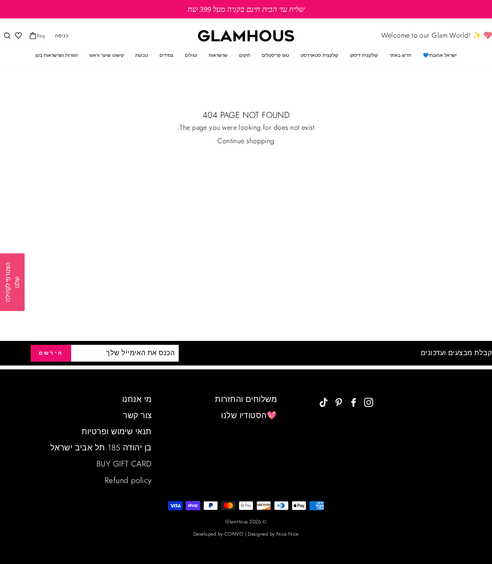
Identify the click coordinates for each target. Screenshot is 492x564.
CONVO (233, 534)
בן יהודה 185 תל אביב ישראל (101, 447)
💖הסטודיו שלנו (249, 415)
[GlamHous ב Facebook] (353, 401)
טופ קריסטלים (275, 55)
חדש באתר (400, 55)
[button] (12, 282)
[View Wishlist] (18, 36)
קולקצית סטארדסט (319, 55)
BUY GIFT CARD (124, 464)
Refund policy (128, 480)
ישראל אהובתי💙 (440, 55)
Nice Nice (287, 534)
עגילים (191, 55)
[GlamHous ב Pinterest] (338, 401)
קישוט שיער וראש (107, 55)
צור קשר (137, 415)
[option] (246, 9)
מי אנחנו (137, 399)
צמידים (166, 55)
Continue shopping (246, 141)
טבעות (141, 55)
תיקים (244, 55)
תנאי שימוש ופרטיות (116, 431)
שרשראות (218, 55)
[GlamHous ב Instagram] (368, 401)
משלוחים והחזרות (246, 399)
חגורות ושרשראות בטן (56, 55)
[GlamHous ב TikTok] (323, 401)
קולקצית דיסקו (364, 55)
